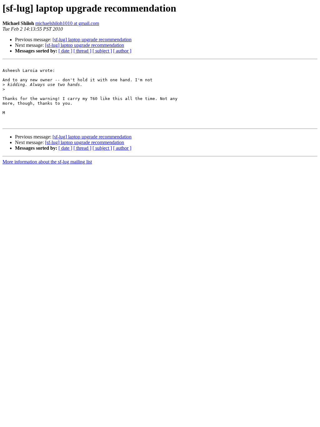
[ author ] (122, 50)
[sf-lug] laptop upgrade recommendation (92, 39)
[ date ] (65, 50)
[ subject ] (102, 50)
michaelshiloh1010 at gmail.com (67, 23)
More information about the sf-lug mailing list (47, 161)
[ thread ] (82, 50)
